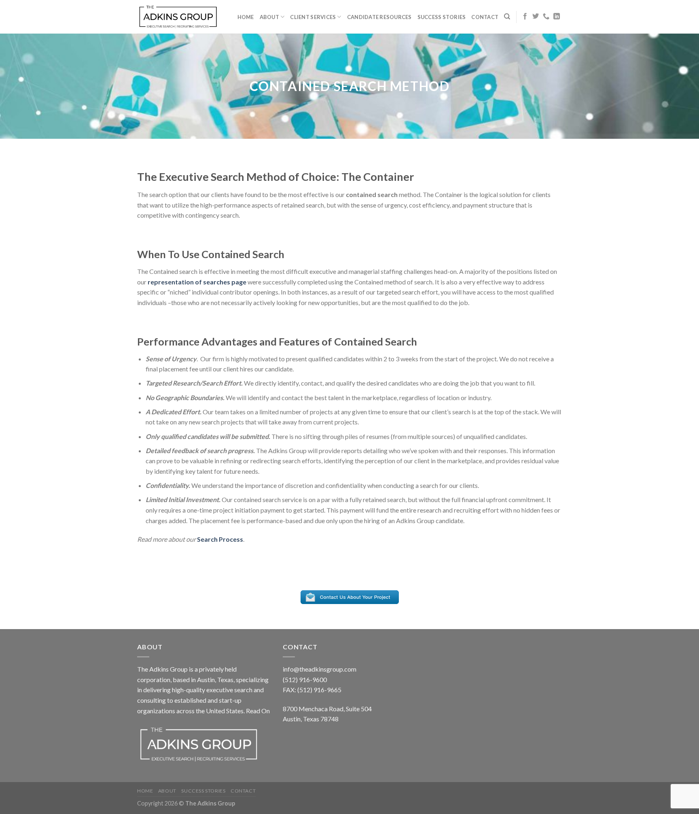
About (269, 17)
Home (245, 17)
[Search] (507, 16)
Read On (258, 710)
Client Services (313, 17)
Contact (484, 17)
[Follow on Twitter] (535, 16)
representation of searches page (197, 282)
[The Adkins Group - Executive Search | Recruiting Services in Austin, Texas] (177, 16)
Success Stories (441, 17)
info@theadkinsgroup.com (319, 669)
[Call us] (546, 16)
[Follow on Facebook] (525, 16)
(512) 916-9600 (305, 679)
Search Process (220, 539)
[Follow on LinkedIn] (556, 16)
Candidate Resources (379, 17)
